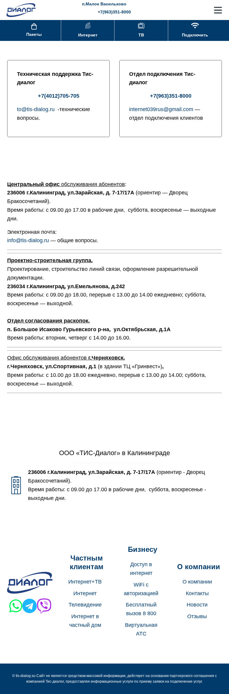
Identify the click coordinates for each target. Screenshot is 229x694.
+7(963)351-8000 (114, 12)
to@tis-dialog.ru (36, 109)
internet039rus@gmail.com (161, 109)
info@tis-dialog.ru (28, 240)
